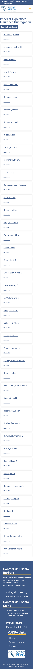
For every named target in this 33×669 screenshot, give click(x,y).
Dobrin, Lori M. (10, 210)
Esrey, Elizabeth (11, 222)
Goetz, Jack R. (10, 260)
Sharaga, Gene (10, 448)
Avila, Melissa (10, 59)
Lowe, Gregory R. (11, 285)
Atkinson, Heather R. (13, 47)
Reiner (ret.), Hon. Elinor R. (15, 386)
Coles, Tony (9, 172)
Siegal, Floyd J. (10, 461)
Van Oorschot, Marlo (13, 549)
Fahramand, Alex (11, 235)
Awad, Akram (10, 72)
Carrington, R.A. (11, 147)
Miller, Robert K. (11, 310)
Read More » (7, 39)
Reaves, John (10, 373)
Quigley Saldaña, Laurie (14, 360)
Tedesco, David (10, 524)
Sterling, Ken (9, 511)
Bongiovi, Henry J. (12, 110)
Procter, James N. (12, 348)
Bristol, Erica (9, 135)
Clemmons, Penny (12, 160)
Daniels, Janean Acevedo (15, 185)
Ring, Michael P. (11, 398)
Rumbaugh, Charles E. (13, 436)
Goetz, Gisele (9, 248)
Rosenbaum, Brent (12, 411)
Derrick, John (9, 197)
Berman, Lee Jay (11, 97)
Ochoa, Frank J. (11, 335)
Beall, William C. (11, 84)
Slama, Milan (9, 473)
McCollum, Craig (11, 298)
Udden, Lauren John (13, 536)
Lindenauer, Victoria (13, 273)
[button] (30, 8)
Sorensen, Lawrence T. (14, 486)
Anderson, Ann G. (11, 34)
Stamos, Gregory (11, 498)
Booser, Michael (11, 122)
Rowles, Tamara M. (12, 423)
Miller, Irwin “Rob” (11, 323)
